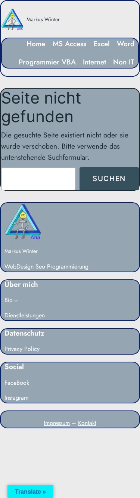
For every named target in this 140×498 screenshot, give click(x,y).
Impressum (57, 423)
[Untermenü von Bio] (16, 300)
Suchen (109, 178)
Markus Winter (43, 19)
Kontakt (87, 423)
